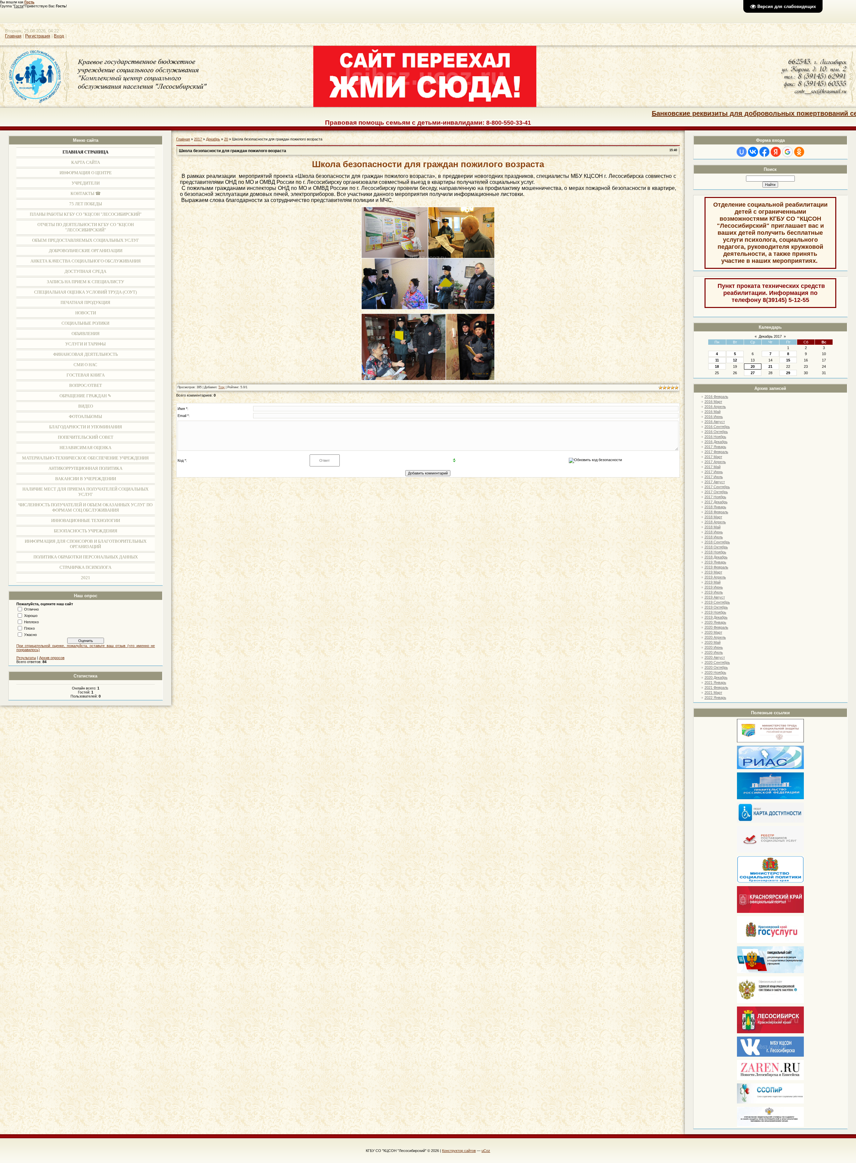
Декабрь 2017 (770, 336)
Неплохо (31, 622)
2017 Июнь (714, 472)
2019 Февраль (716, 567)
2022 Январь (715, 698)
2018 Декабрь (716, 557)
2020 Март (713, 632)
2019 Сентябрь (717, 602)
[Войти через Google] (787, 151)
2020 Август (715, 657)
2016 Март (713, 402)
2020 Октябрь (716, 667)
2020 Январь (715, 622)
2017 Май (713, 467)
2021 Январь (715, 682)
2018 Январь (715, 507)
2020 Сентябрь (717, 662)
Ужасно (30, 635)
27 (753, 373)
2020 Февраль (716, 627)
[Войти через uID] (742, 152)
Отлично (31, 609)
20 (753, 366)
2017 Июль (714, 477)
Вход (59, 35)
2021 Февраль (716, 687)
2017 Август (715, 482)
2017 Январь (715, 447)
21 (770, 366)
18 (717, 366)
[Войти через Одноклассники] (799, 152)
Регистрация (37, 35)
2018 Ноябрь (715, 552)
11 (717, 360)
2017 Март (713, 457)
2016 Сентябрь (717, 427)
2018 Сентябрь (717, 542)
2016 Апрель (715, 407)
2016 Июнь (714, 417)
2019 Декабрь (716, 617)
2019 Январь (715, 562)
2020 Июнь (714, 647)
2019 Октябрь (716, 607)
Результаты (26, 658)
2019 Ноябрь (715, 612)
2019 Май (713, 582)
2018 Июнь (714, 532)
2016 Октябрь (716, 432)
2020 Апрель (715, 637)
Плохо (29, 628)
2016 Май (713, 412)
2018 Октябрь (716, 547)
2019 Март (713, 572)
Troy (221, 387)
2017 (198, 139)
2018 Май (713, 527)
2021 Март (713, 693)
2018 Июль (714, 537)
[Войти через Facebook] (764, 152)
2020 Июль (714, 652)
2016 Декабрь (716, 442)
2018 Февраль (716, 512)
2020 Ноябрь (715, 672)
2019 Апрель (715, 577)
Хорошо (30, 616)
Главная (13, 35)
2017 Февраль (716, 452)
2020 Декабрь (716, 677)
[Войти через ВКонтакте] (753, 152)
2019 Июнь (714, 587)
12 (735, 360)
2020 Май (713, 642)
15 (788, 360)
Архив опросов (52, 658)
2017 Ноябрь (715, 497)
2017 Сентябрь (717, 487)
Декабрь (213, 139)
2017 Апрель (715, 462)
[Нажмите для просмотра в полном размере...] (428, 308)
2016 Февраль (716, 397)
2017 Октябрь (716, 492)
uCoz (485, 1151)
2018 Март (713, 517)
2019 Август (715, 597)
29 (788, 373)
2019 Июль (714, 592)
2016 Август (715, 422)
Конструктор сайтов (459, 1151)
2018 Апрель (715, 522)
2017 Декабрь (716, 502)
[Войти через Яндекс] (776, 152)
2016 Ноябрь (715, 437)
